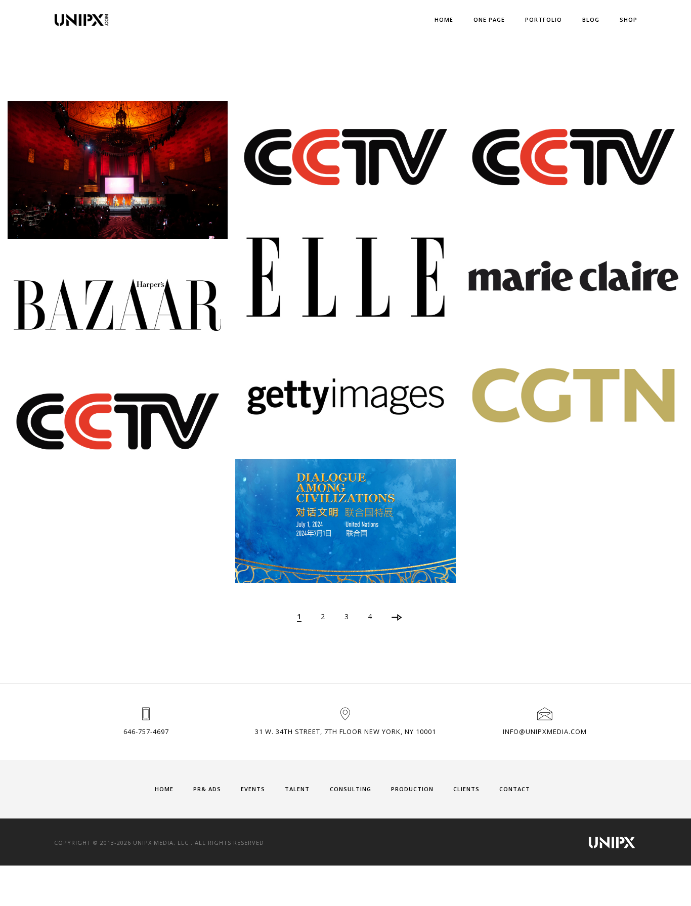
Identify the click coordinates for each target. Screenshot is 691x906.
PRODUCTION (412, 789)
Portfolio (543, 19)
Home (444, 19)
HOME (164, 789)
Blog (590, 19)
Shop (628, 19)
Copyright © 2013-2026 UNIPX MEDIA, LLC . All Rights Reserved (159, 842)
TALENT (297, 789)
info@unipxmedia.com (545, 731)
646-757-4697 (146, 731)
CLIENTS (466, 789)
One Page (489, 19)
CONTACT (514, 789)
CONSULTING (350, 789)
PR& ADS (207, 789)
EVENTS (253, 789)
